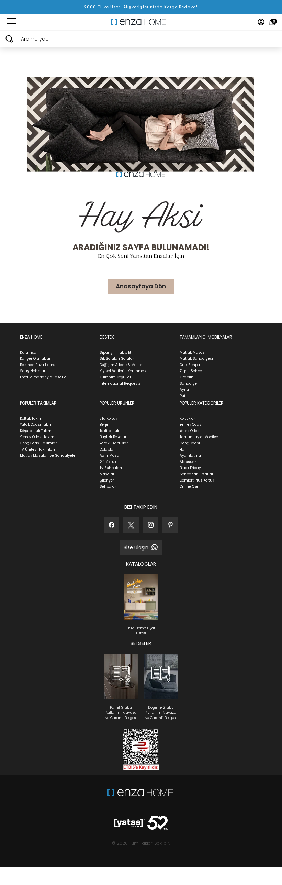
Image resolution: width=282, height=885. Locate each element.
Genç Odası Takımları (39, 443)
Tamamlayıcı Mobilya (199, 437)
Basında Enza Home (37, 364)
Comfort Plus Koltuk (197, 480)
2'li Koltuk (108, 461)
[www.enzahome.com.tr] (140, 796)
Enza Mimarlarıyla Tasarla (43, 377)
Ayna (184, 389)
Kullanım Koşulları (116, 377)
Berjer (105, 424)
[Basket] (272, 22)
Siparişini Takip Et (115, 352)
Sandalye (188, 383)
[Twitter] (131, 525)
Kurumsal (28, 352)
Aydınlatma (190, 455)
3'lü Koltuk (108, 418)
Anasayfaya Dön (141, 286)
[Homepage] (140, 22)
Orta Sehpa (190, 364)
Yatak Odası (190, 430)
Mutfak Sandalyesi (196, 358)
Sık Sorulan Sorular (117, 358)
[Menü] (11, 22)
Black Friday (190, 468)
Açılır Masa (109, 455)
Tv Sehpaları (111, 468)
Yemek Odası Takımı (37, 437)
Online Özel (189, 486)
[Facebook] (111, 525)
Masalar (107, 474)
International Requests (120, 383)
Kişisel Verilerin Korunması (123, 371)
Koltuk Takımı (31, 418)
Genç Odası (190, 443)
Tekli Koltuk (109, 430)
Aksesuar (188, 461)
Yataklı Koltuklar (114, 443)
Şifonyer (107, 480)
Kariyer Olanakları (36, 358)
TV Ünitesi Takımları (37, 449)
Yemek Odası (191, 424)
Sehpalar (108, 486)
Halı (183, 449)
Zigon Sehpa (191, 371)
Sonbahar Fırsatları (197, 474)
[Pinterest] (170, 525)
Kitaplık (186, 377)
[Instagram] (150, 525)
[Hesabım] (261, 22)
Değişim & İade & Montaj (122, 364)
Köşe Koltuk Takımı (36, 430)
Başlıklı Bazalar (113, 437)
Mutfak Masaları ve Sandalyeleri (49, 455)
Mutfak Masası (193, 352)
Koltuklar (187, 418)
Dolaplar (107, 449)
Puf (182, 395)
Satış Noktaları (33, 371)
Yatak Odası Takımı (37, 424)
